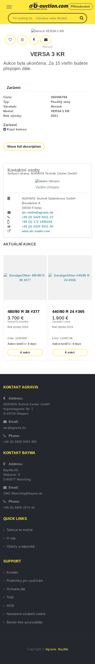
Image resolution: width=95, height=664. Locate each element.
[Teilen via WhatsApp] (22, 40)
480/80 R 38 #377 (24, 311)
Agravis (51, 649)
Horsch (47, 47)
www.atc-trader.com (36, 231)
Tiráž (10, 597)
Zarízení (14, 88)
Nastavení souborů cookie (26, 614)
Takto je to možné (20, 530)
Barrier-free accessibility (25, 622)
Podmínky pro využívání (25, 580)
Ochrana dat (16, 589)
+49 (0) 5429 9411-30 (37, 226)
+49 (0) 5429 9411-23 (37, 217)
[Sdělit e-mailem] (45, 40)
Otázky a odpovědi (20, 546)
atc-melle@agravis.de (37, 212)
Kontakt (12, 572)
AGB (10, 605)
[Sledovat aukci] (10, 40)
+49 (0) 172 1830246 (37, 221)
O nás (11, 538)
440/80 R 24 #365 (68, 311)
